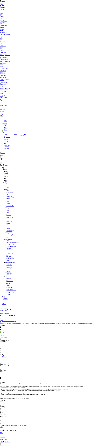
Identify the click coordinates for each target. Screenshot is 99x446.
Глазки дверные (8, 248)
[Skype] (7, 313)
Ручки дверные (31, 323)
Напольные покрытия (13, 321)
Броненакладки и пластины (10, 230)
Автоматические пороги (9, 281)
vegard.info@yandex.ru (4, 105)
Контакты (1, 434)
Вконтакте (3, 311)
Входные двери (7, 170)
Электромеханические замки (10, 244)
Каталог (4, 168)
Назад (6, 183)
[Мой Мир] (2, 313)
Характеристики (4, 357)
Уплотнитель (8, 277)
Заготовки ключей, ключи (72, 323)
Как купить (3, 358)
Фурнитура (34, 323)
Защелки (7, 260)
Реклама (41, 323)
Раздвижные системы (9, 273)
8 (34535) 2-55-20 (4, 97)
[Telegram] (8, 313)
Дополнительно (4, 360)
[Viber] (5, 313)
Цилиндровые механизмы (51, 323)
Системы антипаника (9, 287)
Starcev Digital (7, 443)
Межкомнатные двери (8, 175)
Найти (1, 445)
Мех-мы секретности (9, 267)
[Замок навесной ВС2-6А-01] (4, 332)
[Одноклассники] (1, 313)
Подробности (2, 335)
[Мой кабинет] (0, 161)
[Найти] (1, 3)
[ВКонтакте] (0, 313)
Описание (3, 356)
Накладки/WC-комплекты (65, 323)
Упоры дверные (8, 256)
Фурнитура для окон (9, 284)
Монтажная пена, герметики (10, 292)
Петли (47, 323)
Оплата (3, 359)
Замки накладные (8, 215)
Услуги (1, 432)
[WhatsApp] (6, 313)
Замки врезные (8, 203)
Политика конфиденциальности (5, 442)
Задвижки (89, 323)
